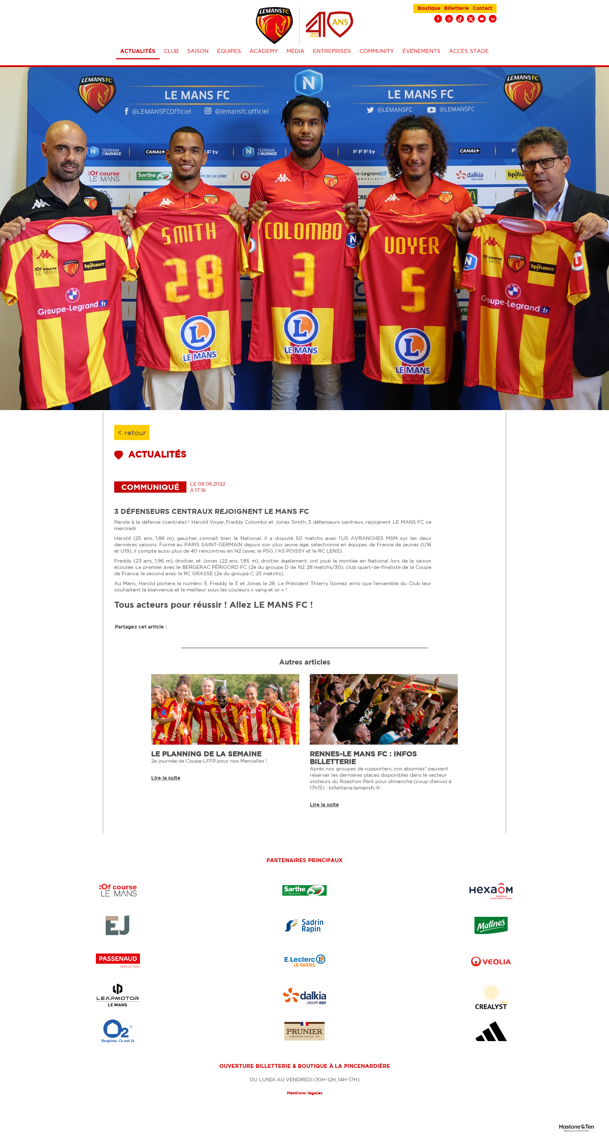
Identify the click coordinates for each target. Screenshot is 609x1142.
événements (421, 51)
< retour (132, 432)
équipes (229, 51)
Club (171, 51)
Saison (198, 51)
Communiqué (150, 486)
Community (376, 51)
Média (295, 51)
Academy (264, 51)
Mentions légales (304, 1092)
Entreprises (332, 51)
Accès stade (469, 51)
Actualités (137, 51)
